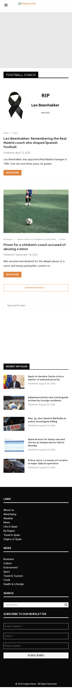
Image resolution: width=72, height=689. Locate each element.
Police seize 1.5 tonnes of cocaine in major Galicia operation (48, 462)
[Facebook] (53, 5)
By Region (9, 530)
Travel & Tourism (13, 575)
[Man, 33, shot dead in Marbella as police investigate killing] (13, 424)
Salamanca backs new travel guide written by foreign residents (48, 399)
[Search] (66, 5)
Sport (6, 571)
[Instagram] (61, 5)
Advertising (9, 514)
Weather (8, 518)
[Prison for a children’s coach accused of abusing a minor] (36, 211)
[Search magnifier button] (66, 604)
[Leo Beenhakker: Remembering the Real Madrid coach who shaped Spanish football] (36, 105)
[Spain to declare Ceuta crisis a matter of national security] (13, 382)
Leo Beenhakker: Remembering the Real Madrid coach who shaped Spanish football (35, 143)
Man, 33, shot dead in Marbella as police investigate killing (47, 420)
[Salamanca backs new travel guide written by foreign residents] (13, 403)
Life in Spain (10, 526)
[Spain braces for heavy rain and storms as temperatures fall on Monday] (13, 445)
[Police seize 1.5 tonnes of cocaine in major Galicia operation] (13, 466)
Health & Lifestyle (13, 584)
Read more (12, 172)
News (6, 522)
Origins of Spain (12, 539)
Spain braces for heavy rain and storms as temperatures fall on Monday (46, 442)
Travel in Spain (11, 535)
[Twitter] (57, 5)
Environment (10, 567)
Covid (6, 580)
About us (8, 510)
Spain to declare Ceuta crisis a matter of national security (46, 378)
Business (8, 559)
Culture (7, 563)
